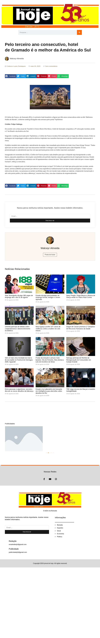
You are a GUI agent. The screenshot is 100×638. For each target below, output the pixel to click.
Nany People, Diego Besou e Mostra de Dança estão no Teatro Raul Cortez (80, 296)
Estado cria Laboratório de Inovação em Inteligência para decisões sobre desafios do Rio (49, 391)
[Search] (79, 32)
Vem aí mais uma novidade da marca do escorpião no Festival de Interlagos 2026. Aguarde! (19, 360)
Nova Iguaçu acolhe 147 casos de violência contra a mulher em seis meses (48, 329)
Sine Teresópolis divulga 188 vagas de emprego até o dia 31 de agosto (19, 296)
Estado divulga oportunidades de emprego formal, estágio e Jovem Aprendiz (48, 297)
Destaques (22, 66)
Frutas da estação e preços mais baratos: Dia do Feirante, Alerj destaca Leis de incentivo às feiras (50, 360)
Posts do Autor (50, 254)
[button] (10, 76)
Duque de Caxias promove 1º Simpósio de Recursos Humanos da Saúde (80, 328)
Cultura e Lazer (12, 66)
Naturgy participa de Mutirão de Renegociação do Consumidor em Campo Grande (78, 360)
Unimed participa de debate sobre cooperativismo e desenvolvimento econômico (17, 329)
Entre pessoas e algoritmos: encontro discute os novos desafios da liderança (19, 390)
